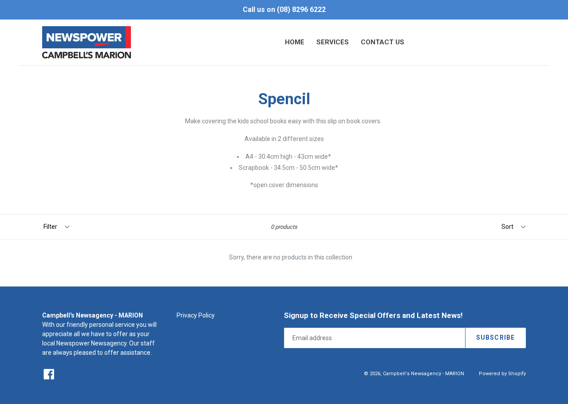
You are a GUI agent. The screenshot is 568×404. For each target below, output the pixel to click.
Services (332, 42)
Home (294, 42)
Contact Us (382, 42)
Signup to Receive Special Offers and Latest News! (373, 315)
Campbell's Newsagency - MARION (423, 374)
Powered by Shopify (502, 374)
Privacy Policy (196, 315)
